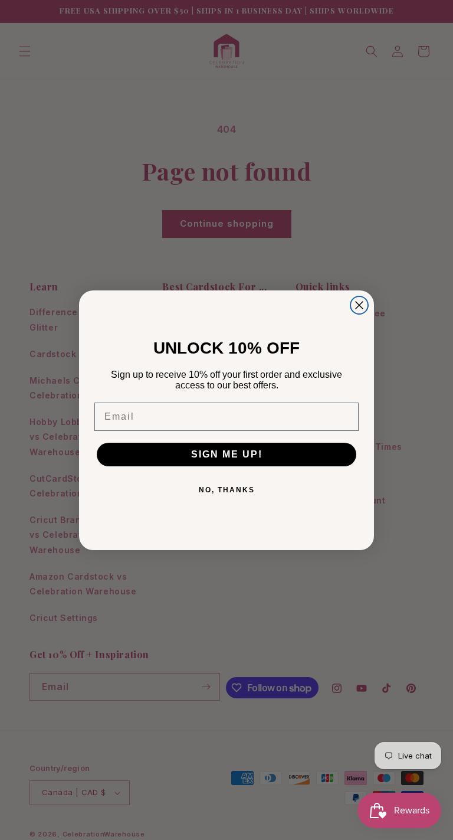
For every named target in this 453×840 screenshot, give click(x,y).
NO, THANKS (227, 490)
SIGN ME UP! (226, 454)
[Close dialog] (359, 305)
